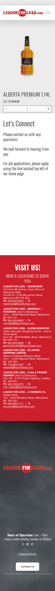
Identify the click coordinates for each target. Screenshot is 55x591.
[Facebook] (32, 544)
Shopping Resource (28, 554)
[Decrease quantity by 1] (7, 109)
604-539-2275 (16, 383)
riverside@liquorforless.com (18, 323)
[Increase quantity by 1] (48, 109)
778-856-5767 (16, 364)
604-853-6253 (16, 300)
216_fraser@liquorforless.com (20, 386)
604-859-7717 (16, 403)
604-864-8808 (16, 342)
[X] (23, 544)
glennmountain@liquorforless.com (22, 345)
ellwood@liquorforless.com (18, 367)
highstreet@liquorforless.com (19, 303)
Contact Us (27, 566)
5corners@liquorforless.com (19, 406)
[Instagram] (27, 544)
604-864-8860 (16, 320)
